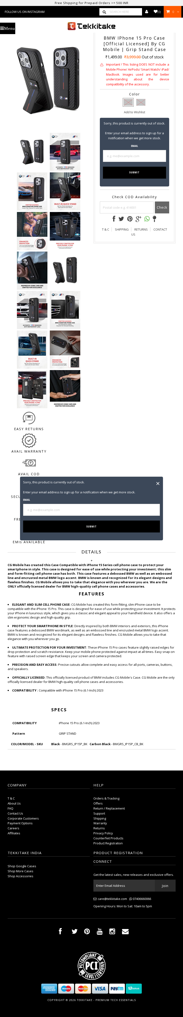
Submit (91, 526)
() (159, 12)
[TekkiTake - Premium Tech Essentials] (91, 26)
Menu (9, 28)
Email (26, 499)
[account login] (146, 12)
